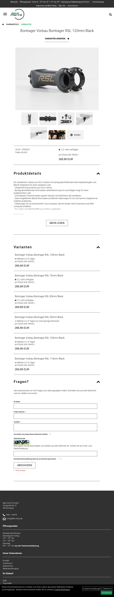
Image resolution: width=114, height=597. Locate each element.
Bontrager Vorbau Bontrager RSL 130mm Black (40, 254)
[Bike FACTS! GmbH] (17, 14)
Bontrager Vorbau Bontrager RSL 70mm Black (39, 275)
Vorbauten (26, 24)
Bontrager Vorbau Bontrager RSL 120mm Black (57, 31)
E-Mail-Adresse (19, 412)
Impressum (7, 563)
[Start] (3, 24)
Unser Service (73, 6)
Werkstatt (14, 2)
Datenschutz (8, 566)
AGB (4, 580)
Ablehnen (108, 589)
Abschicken (24, 465)
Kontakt (6, 560)
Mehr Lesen (57, 223)
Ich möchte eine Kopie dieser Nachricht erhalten (31, 434)
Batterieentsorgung (10, 568)
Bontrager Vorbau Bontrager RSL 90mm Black (39, 317)
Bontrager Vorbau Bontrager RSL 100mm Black (40, 337)
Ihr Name (17, 402)
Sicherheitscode (19, 438)
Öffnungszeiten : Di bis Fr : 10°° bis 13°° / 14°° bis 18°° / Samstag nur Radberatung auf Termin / (55, 2)
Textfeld (17, 422)
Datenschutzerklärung (24, 459)
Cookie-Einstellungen (92, 589)
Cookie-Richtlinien (62, 589)
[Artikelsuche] (110, 14)
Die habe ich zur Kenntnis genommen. (35, 459)
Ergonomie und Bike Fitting (46, 6)
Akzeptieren (106, 593)
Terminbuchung (98, 2)
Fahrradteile (12, 24)
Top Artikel (7, 583)
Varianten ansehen (55, 38)
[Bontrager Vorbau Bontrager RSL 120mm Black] (57, 79)
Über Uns (62, 6)
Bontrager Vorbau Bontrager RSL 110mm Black (40, 358)
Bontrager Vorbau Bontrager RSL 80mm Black (39, 296)
